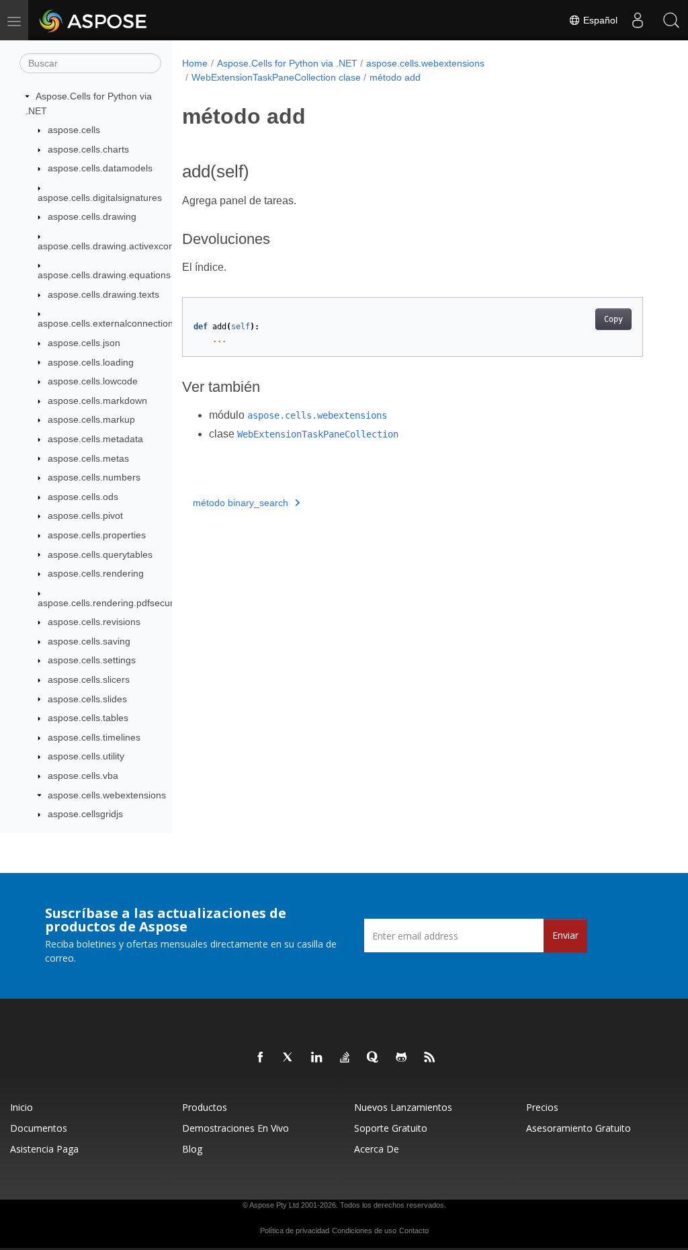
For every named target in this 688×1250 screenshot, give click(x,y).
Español (598, 20)
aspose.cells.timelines (94, 737)
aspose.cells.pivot (85, 515)
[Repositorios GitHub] (402, 1058)
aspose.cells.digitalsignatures (100, 197)
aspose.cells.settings (92, 660)
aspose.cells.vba (83, 775)
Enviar (565, 935)
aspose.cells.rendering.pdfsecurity (110, 602)
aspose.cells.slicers (89, 679)
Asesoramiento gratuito (578, 1128)
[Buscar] (671, 20)
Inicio (21, 1107)
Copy (613, 319)
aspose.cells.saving (89, 641)
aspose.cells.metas (88, 458)
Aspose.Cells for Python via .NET (287, 63)
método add (395, 77)
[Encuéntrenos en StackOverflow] (345, 1058)
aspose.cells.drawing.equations (104, 274)
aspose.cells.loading (91, 362)
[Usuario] (637, 20)
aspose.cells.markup (91, 419)
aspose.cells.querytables (100, 554)
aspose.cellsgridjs (85, 813)
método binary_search (240, 502)
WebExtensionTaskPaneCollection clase (276, 77)
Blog (192, 1148)
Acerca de (376, 1148)
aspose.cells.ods (83, 496)
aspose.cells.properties (97, 535)
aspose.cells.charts (88, 149)
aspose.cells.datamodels (100, 168)
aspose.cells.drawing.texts (103, 294)
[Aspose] (93, 20)
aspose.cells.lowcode (93, 381)
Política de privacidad (294, 1230)
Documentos (38, 1128)
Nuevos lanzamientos (403, 1107)
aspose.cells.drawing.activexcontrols (115, 246)
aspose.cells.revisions (94, 621)
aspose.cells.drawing (92, 216)
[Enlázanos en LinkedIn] (317, 1058)
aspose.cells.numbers (94, 477)
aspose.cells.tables (88, 717)
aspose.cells (74, 129)
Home (195, 63)
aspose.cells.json (84, 342)
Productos (204, 1107)
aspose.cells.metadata (95, 438)
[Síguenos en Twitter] (289, 1058)
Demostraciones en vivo (235, 1128)
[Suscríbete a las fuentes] (430, 1058)
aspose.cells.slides (87, 699)
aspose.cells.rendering (96, 573)
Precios (542, 1107)
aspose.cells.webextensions (107, 795)
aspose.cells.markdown (97, 400)
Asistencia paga (44, 1148)
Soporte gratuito (390, 1128)
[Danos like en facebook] (260, 1058)
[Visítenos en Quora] (373, 1058)
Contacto (414, 1230)
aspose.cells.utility (86, 756)
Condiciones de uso (364, 1230)
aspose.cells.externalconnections (108, 323)
